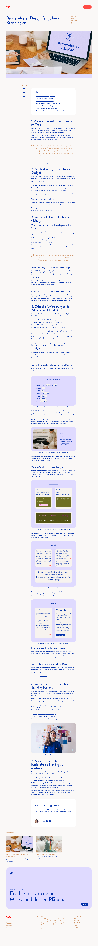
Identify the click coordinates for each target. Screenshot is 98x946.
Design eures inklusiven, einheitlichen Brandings (44, 716)
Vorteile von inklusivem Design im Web (45, 96)
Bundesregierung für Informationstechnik (45, 337)
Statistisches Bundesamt (41, 278)
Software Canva (43, 676)
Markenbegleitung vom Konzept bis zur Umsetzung (45, 719)
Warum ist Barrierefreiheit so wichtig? (45, 101)
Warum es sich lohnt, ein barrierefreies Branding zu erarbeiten (50, 111)
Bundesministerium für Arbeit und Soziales (45, 211)
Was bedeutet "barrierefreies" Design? (45, 98)
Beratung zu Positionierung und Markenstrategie (44, 714)
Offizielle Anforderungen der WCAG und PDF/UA (48, 103)
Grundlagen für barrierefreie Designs (45, 106)
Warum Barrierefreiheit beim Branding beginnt (47, 108)
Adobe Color (34, 476)
